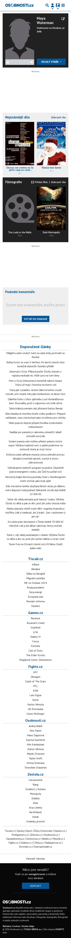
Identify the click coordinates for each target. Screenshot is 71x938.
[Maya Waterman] (19, 37)
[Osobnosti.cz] (19, 5)
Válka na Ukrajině (35, 573)
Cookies (16, 926)
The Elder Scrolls (35, 655)
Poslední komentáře (20, 292)
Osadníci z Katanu (35, 789)
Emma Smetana (35, 763)
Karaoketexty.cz (15, 838)
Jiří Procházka (35, 709)
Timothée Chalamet (35, 767)
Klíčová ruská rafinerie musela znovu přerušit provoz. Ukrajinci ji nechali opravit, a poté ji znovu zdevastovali (35, 458)
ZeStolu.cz (36, 834)
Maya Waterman (45, 20)
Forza (35, 641)
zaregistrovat (37, 874)
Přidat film (41, 182)
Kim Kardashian (35, 744)
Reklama (7, 926)
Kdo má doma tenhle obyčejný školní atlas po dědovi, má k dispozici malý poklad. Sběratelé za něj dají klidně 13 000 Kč (35, 490)
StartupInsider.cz (43, 846)
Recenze (35, 618)
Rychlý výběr (50, 61)
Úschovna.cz (33, 838)
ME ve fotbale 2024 (35, 582)
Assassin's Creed (35, 623)
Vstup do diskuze (35, 319)
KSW (35, 690)
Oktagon (35, 676)
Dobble (36, 798)
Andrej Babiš (35, 726)
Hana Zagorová (35, 735)
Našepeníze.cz (53, 842)
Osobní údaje (28, 926)
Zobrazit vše (58, 117)
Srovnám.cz (25, 846)
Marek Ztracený (35, 753)
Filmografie (13, 182)
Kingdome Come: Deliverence (35, 659)
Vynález (35, 606)
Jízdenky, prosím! (35, 821)
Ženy (36, 830)
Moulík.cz (58, 838)
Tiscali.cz (35, 558)
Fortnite (35, 646)
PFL (35, 686)
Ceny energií (35, 592)
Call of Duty (35, 650)
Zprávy (20, 830)
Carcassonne (35, 780)
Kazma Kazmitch (35, 739)
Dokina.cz (25, 842)
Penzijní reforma (35, 601)
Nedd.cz (46, 838)
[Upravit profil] (63, 19)
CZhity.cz (38, 842)
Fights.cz (35, 666)
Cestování (47, 830)
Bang (35, 784)
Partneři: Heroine (35, 858)
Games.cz (35, 612)
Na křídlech (35, 812)
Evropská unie (35, 596)
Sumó (35, 699)
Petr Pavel (35, 730)
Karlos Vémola (35, 704)
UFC (35, 672)
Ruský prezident (35, 587)
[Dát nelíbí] (27, 62)
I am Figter (35, 695)
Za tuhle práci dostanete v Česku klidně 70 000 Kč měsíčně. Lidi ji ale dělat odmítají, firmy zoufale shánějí (35, 525)
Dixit (35, 803)
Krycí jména (35, 807)
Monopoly (35, 793)
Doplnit (35, 885)
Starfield (35, 627)
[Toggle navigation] (63, 5)
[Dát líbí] (12, 62)
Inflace (35, 564)
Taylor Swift (35, 758)
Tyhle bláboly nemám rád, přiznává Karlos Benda (35, 408)
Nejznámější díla (17, 117)
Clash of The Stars (35, 681)
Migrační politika (35, 578)
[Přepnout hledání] (47, 5)
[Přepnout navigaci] (52, 5)
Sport (29, 830)
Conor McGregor (35, 713)
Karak (35, 816)
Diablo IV (35, 636)
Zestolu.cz (36, 774)
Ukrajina (35, 569)
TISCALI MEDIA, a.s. (33, 929)
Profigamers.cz (20, 834)
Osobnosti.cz (35, 720)
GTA (35, 632)
